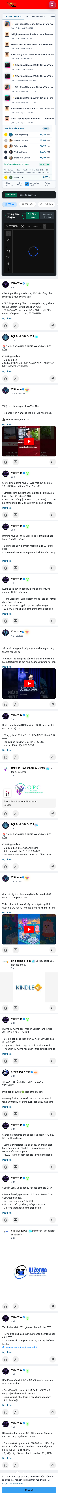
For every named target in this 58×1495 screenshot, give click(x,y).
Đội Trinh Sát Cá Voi (22, 336)
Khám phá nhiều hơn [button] (12, 1483)
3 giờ (13, 1374)
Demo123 (18, 177)
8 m (12, 287)
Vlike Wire (17, 283)
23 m (13, 394)
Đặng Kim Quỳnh (22, 158)
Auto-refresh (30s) (35, 184)
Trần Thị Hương (21, 134)
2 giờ (13, 1023)
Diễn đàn (21, 184)
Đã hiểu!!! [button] (29, 1490)
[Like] (29, 326)
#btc (35, 1347)
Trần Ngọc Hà (20, 146)
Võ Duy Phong (21, 152)
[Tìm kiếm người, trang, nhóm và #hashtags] (52, 4)
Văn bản (29, 204)
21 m (13, 340)
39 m (13, 530)
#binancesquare (10, 1347)
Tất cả (11, 204)
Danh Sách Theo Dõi (47, 215)
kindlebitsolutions (21, 960)
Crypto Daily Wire (21, 1071)
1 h (12, 583)
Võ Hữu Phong (21, 140)
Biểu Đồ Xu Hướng (32, 215)
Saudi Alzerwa (19, 1230)
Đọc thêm (6, 318)
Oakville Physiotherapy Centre (28, 768)
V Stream (16, 389)
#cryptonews (26, 1347)
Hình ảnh (48, 204)
